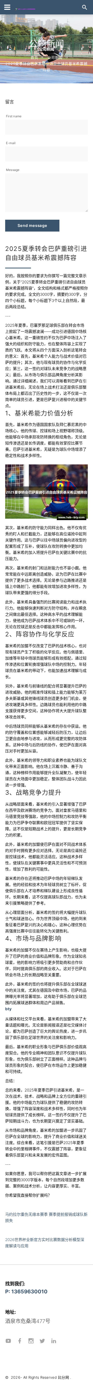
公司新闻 (55, 57)
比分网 (63, 1377)
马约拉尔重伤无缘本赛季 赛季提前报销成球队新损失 (46, 1217)
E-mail (11, 143)
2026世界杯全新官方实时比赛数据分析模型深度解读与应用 (44, 1242)
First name (13, 116)
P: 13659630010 (26, 1291)
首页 (34, 57)
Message (13, 170)
